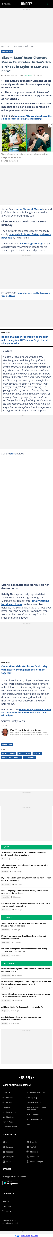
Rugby (4, 1011)
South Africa (6, 975)
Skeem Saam (7, 744)
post (13, 453)
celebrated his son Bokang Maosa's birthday (26, 235)
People (4, 859)
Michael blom (24, 753)
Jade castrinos (8, 753)
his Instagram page (31, 243)
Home (4, 46)
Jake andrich (29, 758)
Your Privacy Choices (29, 1236)
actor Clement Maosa (29, 209)
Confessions (6, 884)
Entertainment (16, 46)
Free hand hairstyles (11, 758)
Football (5, 871)
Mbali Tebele (28, 75)
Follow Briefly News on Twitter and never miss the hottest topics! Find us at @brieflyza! (26, 712)
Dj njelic (37, 753)
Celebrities (29, 46)
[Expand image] (50, 125)
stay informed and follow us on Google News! (25, 294)
